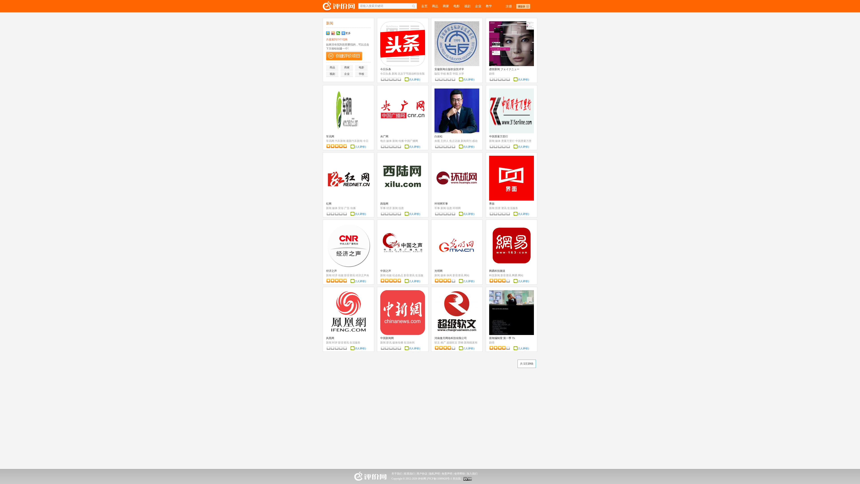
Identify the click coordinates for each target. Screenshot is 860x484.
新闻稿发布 (470, 342)
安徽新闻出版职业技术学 (449, 69)
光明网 (438, 270)
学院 (455, 73)
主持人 (445, 141)
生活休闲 (409, 342)
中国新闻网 (387, 338)
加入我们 (472, 473)
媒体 (389, 141)
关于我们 (396, 473)
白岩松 (438, 136)
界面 (491, 203)
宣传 (341, 208)
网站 (466, 275)
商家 (446, 6)
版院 (437, 73)
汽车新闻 (340, 141)
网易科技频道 (497, 270)
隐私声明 (434, 473)
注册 (509, 6)
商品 (435, 6)
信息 (401, 208)
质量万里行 (508, 141)
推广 (443, 342)
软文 (437, 342)
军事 (383, 208)
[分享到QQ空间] (328, 33)
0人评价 (414, 79)
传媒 (341, 275)
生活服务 (512, 208)
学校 (361, 74)
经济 (389, 208)
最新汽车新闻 (354, 141)
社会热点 (397, 275)
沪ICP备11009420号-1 (439, 478)
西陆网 (384, 203)
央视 (437, 141)
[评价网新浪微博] (467, 479)
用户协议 (422, 473)
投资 (498, 208)
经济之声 (331, 270)
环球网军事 (441, 203)
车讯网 (330, 136)
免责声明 (447, 473)
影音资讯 (349, 275)
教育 (449, 73)
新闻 (394, 73)
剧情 (491, 73)
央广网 (384, 136)
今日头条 (385, 69)
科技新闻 (494, 275)
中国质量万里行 (498, 136)
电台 (383, 141)
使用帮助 (459, 473)
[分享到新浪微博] (333, 33)
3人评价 (523, 281)
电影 (457, 6)
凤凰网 (330, 338)
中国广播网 (411, 141)
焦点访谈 (454, 141)
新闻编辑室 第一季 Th (502, 338)
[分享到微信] (338, 33)
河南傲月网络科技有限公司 (450, 338)
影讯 (389, 342)
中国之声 (385, 270)
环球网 (457, 208)
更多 (348, 33)
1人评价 (360, 146)
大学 (461, 73)
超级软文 (452, 342)
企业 (478, 6)
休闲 (449, 275)
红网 (328, 203)
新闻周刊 (466, 141)
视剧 (467, 6)
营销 (460, 342)
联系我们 (409, 473)
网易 (514, 275)
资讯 (504, 208)
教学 (489, 6)
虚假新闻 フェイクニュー (504, 69)
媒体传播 (397, 342)
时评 (335, 342)
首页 (424, 6)
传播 (401, 141)
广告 (347, 208)
